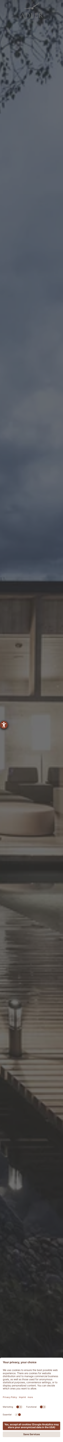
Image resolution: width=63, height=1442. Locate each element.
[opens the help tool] (4, 725)
